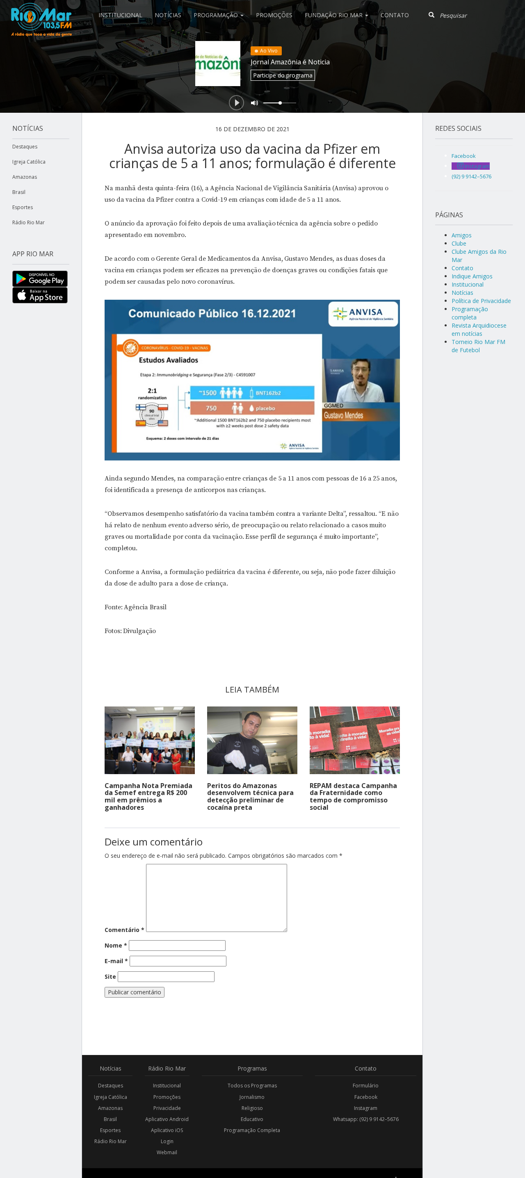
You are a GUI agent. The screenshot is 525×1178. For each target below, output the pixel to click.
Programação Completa (252, 1130)
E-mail (116, 961)
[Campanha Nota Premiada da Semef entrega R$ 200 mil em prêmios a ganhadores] (150, 740)
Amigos (462, 235)
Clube (459, 243)
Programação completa (470, 313)
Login (167, 1141)
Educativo (252, 1119)
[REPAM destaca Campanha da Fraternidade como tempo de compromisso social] (355, 740)
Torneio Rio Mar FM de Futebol (478, 346)
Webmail (167, 1152)
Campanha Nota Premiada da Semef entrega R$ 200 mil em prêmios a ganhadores (148, 796)
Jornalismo (252, 1097)
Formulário (366, 1085)
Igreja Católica (29, 161)
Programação (217, 15)
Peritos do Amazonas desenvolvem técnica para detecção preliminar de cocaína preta (250, 796)
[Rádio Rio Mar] (41, 10)
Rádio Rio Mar (28, 222)
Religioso (252, 1108)
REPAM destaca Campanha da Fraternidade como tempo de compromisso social (353, 796)
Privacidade (167, 1108)
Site (110, 976)
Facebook (365, 1097)
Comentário (124, 930)
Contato (395, 15)
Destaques (24, 146)
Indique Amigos (472, 276)
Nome (116, 945)
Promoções (274, 15)
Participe (283, 75)
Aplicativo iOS (167, 1130)
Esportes (22, 207)
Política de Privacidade (481, 301)
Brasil (18, 192)
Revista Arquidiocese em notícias (479, 329)
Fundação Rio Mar (334, 15)
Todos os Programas (252, 1085)
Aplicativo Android (167, 1119)
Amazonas (24, 176)
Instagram (365, 1108)
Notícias (168, 15)
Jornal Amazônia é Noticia (290, 61)
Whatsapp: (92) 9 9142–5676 (366, 1119)
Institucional (120, 15)
